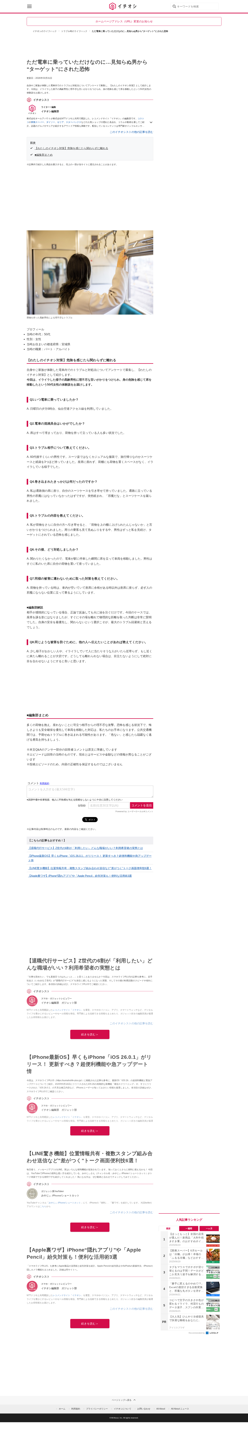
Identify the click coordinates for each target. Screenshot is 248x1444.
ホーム (62, 1409)
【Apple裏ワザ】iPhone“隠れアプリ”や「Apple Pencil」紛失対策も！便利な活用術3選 (80, 875)
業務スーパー (37, 122)
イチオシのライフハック (45, 31)
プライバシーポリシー (97, 1409)
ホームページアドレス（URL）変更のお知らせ (124, 21)
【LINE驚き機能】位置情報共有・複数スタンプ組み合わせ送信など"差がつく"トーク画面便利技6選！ (90, 868)
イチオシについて (122, 1409)
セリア (60, 122)
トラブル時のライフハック (74, 31)
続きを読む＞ (90, 1034)
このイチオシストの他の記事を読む (131, 131)
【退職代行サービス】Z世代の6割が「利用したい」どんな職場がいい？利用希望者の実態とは (85, 848)
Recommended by (197, 1333)
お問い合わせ (143, 1409)
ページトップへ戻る (121, 1400)
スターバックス (73, 122)
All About (160, 1409)
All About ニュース (180, 1409)
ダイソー (50, 122)
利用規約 (75, 1409)
